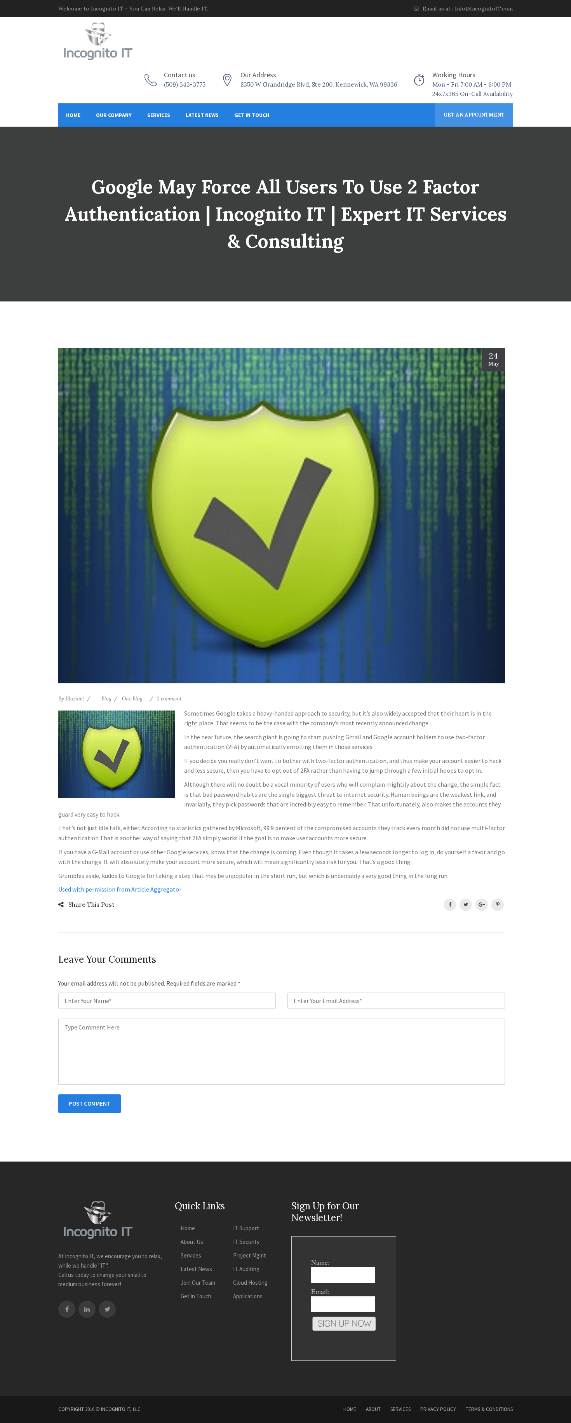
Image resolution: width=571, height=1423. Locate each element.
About (373, 1409)
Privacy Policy (438, 1409)
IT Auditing (246, 1269)
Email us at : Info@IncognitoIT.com (467, 8)
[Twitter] (107, 1309)
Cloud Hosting (250, 1282)
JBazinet (74, 698)
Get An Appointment (474, 114)
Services (158, 114)
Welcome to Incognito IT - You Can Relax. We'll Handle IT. (133, 8)
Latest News (202, 114)
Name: (320, 1262)
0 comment (169, 698)
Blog (106, 698)
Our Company (114, 114)
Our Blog (132, 698)
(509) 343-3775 (184, 84)
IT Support (246, 1228)
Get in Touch (251, 114)
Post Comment (89, 1103)
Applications (248, 1296)
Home (73, 114)
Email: (320, 1291)
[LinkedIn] (87, 1309)
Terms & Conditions (489, 1409)
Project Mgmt (249, 1255)
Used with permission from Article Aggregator (119, 889)
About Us (192, 1241)
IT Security (246, 1241)
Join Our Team (198, 1282)
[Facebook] (66, 1309)
